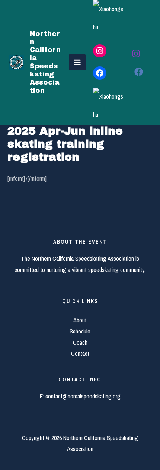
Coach (80, 342)
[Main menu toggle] (77, 62)
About (80, 320)
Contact (80, 353)
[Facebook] (138, 72)
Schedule (80, 331)
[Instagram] (136, 53)
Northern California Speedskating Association (45, 62)
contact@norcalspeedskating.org (83, 396)
